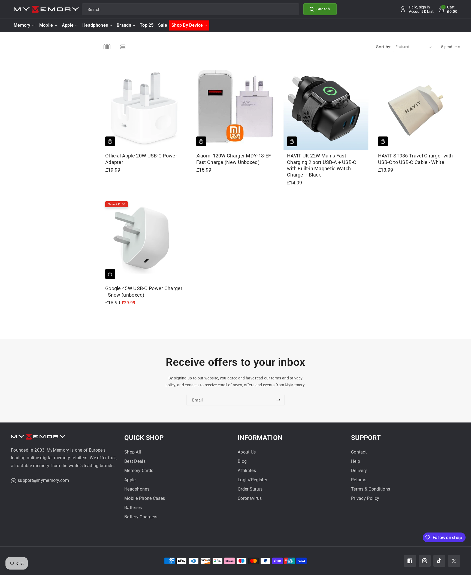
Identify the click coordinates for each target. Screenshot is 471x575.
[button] (447, 9)
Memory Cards (138, 470)
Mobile (46, 25)
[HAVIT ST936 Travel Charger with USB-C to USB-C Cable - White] (417, 108)
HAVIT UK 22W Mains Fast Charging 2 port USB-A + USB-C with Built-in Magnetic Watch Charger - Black (322, 165)
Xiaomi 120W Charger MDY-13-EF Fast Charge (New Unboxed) (233, 159)
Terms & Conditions (370, 489)
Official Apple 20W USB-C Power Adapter (141, 159)
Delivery (359, 470)
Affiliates (247, 470)
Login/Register (252, 479)
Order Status (250, 489)
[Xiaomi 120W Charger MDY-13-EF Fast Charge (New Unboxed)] (235, 108)
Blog (242, 461)
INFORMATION (260, 438)
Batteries (133, 507)
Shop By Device (187, 25)
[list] (123, 47)
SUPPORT (366, 438)
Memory (22, 25)
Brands (124, 25)
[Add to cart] (110, 141)
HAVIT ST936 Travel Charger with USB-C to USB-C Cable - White (415, 159)
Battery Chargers (141, 516)
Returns (358, 479)
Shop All (132, 452)
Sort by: (384, 46)
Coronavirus (250, 498)
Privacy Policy (365, 498)
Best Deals (135, 461)
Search (323, 9)
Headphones (95, 25)
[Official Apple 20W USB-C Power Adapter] (144, 108)
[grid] (107, 47)
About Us (247, 452)
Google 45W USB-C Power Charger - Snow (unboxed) (143, 291)
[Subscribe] (278, 400)
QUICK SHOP (144, 438)
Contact (359, 452)
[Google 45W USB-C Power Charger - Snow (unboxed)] (144, 240)
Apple (68, 25)
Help (355, 461)
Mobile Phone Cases (144, 498)
